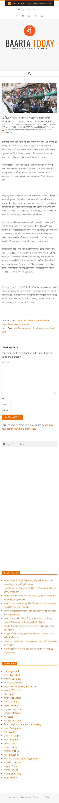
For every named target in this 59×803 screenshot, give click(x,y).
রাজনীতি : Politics (8, 124)
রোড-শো (38, 129)
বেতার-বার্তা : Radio (12, 735)
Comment (6, 363)
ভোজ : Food (9, 743)
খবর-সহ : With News (13, 690)
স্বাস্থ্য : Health (10, 777)
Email (5, 404)
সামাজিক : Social (11, 769)
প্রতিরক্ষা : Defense (12, 712)
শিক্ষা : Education (11, 754)
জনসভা (51, 127)
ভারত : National (47, 122)
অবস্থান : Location (12, 678)
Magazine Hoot (26, 797)
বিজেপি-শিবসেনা (19, 129)
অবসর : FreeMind (12, 674)
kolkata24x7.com (28, 127)
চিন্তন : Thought (11, 701)
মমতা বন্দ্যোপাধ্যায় (30, 129)
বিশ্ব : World (9, 731)
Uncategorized (11, 671)
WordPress (45, 797)
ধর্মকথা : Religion (11, 705)
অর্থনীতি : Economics (13, 682)
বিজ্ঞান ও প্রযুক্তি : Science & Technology (22, 724)
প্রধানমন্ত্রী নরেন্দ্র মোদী (8, 129)
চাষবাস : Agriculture (12, 697)
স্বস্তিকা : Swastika (12, 773)
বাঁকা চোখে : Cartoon (13, 720)
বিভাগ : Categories (12, 728)
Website (5, 410)
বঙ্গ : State (8, 716)
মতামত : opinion (11, 747)
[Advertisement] (29, 524)
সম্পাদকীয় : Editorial (12, 762)
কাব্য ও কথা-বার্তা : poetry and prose (20, 686)
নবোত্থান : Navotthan (13, 709)
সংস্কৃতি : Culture (11, 766)
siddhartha (42, 127)
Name (5, 398)
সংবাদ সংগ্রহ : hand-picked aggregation (32, 124)
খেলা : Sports (10, 693)
